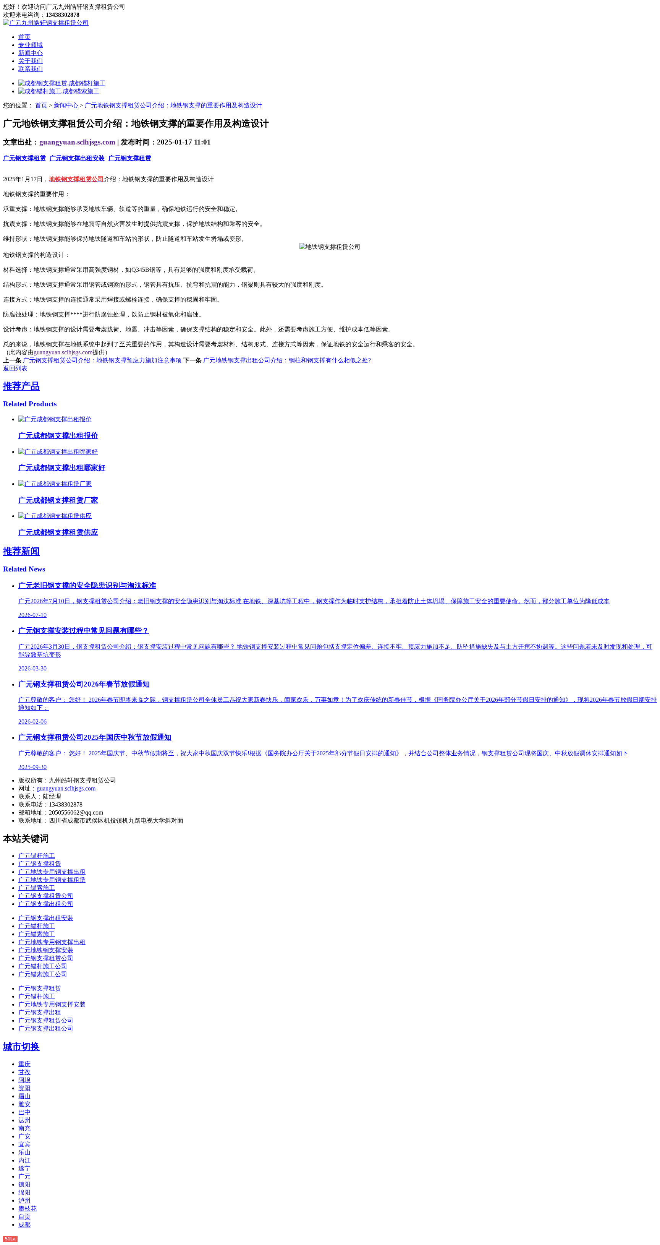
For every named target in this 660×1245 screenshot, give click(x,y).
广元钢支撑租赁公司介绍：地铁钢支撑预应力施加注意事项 (102, 360)
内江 (24, 1160)
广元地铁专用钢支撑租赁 (52, 880)
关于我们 (30, 61)
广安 (24, 1136)
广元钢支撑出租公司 (45, 904)
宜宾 (24, 1144)
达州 (24, 1120)
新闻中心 (30, 53)
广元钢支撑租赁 (24, 158)
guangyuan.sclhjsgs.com (78, 142)
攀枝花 (27, 1208)
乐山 (24, 1152)
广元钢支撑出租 (39, 1012)
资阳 (24, 1088)
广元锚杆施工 (36, 855)
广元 (24, 1176)
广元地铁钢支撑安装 (45, 950)
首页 (24, 37)
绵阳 (24, 1192)
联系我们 (30, 69)
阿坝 (24, 1080)
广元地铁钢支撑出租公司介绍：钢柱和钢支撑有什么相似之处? (287, 360)
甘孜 (24, 1072)
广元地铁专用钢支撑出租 (52, 871)
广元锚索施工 (36, 888)
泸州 (24, 1200)
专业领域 (30, 45)
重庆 (24, 1064)
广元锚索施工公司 (42, 974)
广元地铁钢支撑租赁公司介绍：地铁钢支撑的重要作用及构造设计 (173, 105)
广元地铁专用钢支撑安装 (52, 1004)
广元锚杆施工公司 (42, 966)
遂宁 (24, 1168)
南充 (24, 1128)
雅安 (24, 1104)
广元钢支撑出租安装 (77, 158)
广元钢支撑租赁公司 (45, 896)
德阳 (24, 1184)
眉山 (24, 1096)
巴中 (24, 1112)
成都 (24, 1224)
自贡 (24, 1216)
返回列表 (15, 368)
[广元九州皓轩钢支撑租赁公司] (46, 22)
